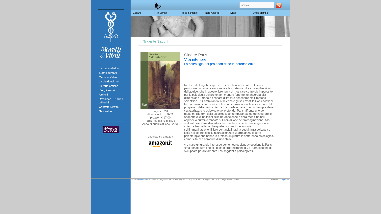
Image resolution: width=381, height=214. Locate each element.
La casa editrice (109, 68)
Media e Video (108, 77)
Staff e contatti (108, 72)
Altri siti (103, 94)
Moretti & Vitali (144, 180)
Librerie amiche (108, 85)
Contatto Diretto (109, 106)
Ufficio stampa (260, 12)
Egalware (285, 180)
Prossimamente (189, 12)
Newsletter (105, 111)
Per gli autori (107, 90)
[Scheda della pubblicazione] (160, 108)
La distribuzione (109, 81)
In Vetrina (162, 12)
